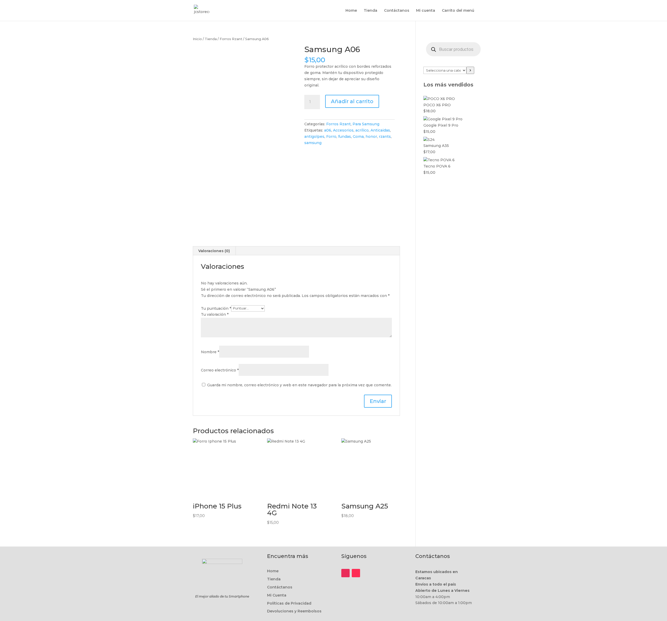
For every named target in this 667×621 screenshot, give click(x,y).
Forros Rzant (231, 39)
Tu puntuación (216, 308)
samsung (313, 142)
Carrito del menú (458, 11)
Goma (358, 136)
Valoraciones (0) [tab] (214, 251)
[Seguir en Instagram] (345, 573)
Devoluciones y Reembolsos (294, 611)
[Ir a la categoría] (470, 70)
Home (351, 11)
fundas (344, 136)
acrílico (362, 130)
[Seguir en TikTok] (356, 573)
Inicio (197, 39)
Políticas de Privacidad (289, 603)
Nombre (210, 352)
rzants (385, 136)
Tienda (370, 11)
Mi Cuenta (276, 595)
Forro (331, 136)
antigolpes (314, 136)
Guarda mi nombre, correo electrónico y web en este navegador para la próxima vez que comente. (299, 385)
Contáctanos (396, 11)
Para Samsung (366, 124)
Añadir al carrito (352, 101)
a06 (327, 130)
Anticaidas (380, 130)
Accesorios (343, 130)
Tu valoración (214, 314)
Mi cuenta (425, 11)
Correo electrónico (220, 370)
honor (371, 136)
